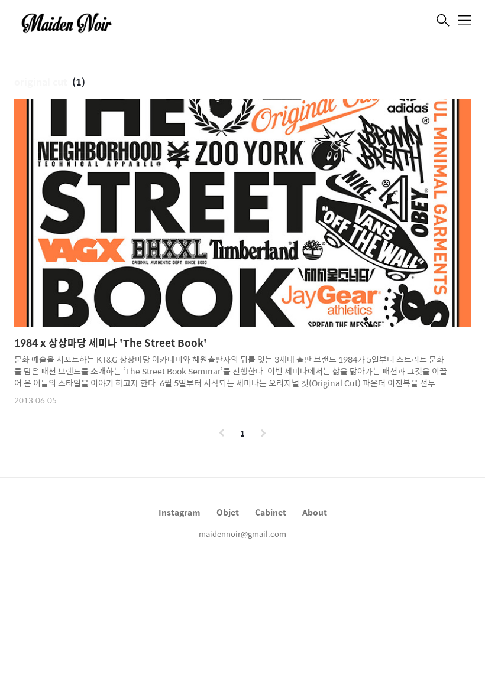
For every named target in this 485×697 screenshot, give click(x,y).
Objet (227, 512)
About (314, 512)
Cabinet (270, 512)
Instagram (180, 512)
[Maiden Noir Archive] (73, 22)
